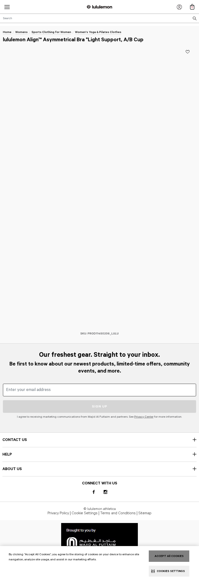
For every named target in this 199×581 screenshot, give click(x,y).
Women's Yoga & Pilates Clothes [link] (98, 32)
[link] (99, 536)
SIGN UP (99, 406)
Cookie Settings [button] (85, 513)
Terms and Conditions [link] (118, 513)
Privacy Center (143, 417)
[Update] (187, 51)
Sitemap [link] (144, 513)
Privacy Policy (58, 513)
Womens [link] (21, 32)
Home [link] (7, 32)
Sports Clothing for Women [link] (51, 32)
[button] (7, 7)
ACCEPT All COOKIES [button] (169, 556)
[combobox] (99, 18)
